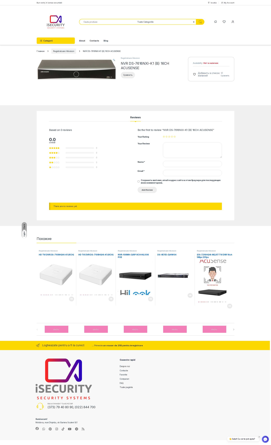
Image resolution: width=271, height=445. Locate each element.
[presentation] (233, 330)
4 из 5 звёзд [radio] (172, 137)
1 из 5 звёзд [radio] (164, 137)
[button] (114, 60)
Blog (106, 40)
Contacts (94, 40)
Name (141, 162)
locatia (214, 3)
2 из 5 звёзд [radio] (167, 137)
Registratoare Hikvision (63, 51)
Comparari (124, 379)
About (82, 40)
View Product (70, 299)
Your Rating (143, 137)
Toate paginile (126, 387)
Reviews (135, 117)
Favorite (123, 374)
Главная (40, 51)
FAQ (122, 383)
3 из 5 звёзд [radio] (169, 137)
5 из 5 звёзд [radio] (175, 137)
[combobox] (107, 22)
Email (141, 171)
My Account (229, 3)
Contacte (124, 370)
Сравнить (225, 75)
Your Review (144, 143)
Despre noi (125, 366)
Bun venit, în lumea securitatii (49, 3)
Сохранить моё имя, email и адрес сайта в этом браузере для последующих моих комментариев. (181, 181)
